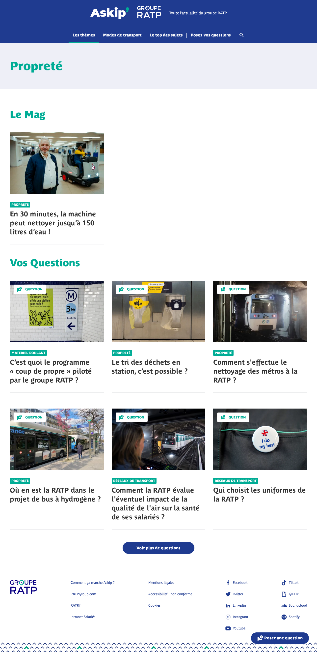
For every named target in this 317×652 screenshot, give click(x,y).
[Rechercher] (242, 37)
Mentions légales (161, 583)
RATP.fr (76, 605)
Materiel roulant (28, 353)
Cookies (154, 605)
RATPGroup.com (83, 594)
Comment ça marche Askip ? (93, 583)
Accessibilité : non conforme (170, 594)
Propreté (20, 205)
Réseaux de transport (134, 481)
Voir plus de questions (158, 548)
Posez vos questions (211, 35)
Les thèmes (84, 35)
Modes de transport (122, 35)
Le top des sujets (166, 35)
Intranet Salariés (83, 617)
